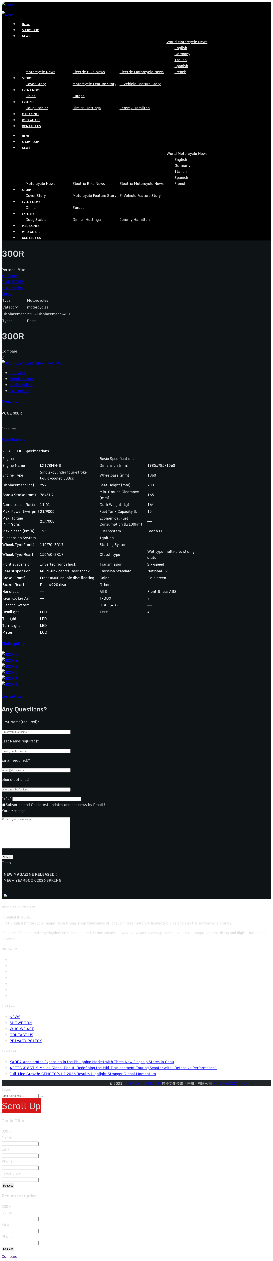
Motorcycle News (40, 72)
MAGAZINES (30, 114)
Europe (79, 96)
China (31, 96)
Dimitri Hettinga (87, 108)
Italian (180, 60)
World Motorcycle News (186, 42)
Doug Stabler (37, 108)
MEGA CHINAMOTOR (142, 1083)
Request (8, 1185)
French (180, 72)
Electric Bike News (89, 72)
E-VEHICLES (13, 282)
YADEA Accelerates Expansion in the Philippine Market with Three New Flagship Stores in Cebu (92, 1062)
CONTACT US (31, 126)
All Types (10, 276)
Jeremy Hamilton (135, 108)
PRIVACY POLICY (26, 1041)
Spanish (181, 66)
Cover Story (36, 84)
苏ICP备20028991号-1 (233, 1083)
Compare (9, 1256)
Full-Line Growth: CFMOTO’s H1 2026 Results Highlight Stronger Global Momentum (83, 1074)
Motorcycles (12, 288)
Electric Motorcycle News (142, 72)
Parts (6, 294)
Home (26, 24)
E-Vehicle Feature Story (140, 84)
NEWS (15, 1017)
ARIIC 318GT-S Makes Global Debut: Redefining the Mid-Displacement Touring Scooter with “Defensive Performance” (113, 1068)
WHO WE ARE (31, 120)
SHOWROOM (30, 30)
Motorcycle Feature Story (94, 84)
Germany (182, 54)
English (180, 48)
